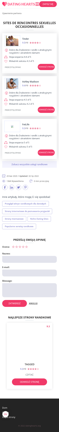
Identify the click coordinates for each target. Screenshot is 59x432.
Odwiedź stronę (46, 67)
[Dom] (18, 4)
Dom (4, 407)
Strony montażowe (14, 218)
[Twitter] (18, 187)
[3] (19, 246)
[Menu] (37, 4)
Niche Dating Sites (39, 218)
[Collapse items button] (29, 164)
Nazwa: (6, 253)
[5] (26, 246)
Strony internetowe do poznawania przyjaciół (27, 211)
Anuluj (33, 303)
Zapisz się (48, 4)
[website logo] (12, 41)
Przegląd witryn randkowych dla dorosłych (25, 203)
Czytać (30, 374)
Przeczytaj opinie (13, 67)
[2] (16, 246)
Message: (7, 280)
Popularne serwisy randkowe (19, 226)
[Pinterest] (25, 187)
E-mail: (6, 267)
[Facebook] (4, 187)
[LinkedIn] (11, 187)
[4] (23, 246)
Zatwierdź (15, 303)
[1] (13, 246)
